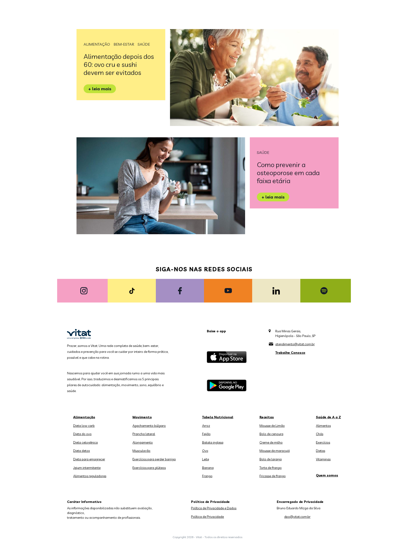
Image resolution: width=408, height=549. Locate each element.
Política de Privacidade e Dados (213, 508)
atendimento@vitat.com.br (295, 344)
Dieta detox (81, 451)
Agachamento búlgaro (149, 426)
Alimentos (323, 426)
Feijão (206, 434)
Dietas (320, 451)
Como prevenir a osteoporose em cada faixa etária (288, 172)
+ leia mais (99, 88)
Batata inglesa (212, 442)
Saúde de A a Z (328, 417)
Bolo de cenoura (271, 434)
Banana (208, 468)
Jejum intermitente (87, 468)
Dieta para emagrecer (89, 459)
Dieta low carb (84, 426)
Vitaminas (323, 459)
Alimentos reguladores (89, 476)
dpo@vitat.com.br (297, 516)
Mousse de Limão (272, 426)
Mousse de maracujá (274, 451)
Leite (205, 459)
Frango (207, 476)
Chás (319, 434)
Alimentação (97, 44)
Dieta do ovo (82, 434)
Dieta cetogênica (85, 442)
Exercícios (323, 442)
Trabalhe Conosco (290, 352)
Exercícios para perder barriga (154, 459)
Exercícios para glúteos (149, 468)
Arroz (206, 426)
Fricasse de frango (272, 476)
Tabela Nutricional (217, 417)
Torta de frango (270, 468)
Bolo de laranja (270, 459)
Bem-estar (124, 44)
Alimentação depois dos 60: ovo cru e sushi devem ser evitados (119, 64)
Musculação (141, 451)
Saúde (144, 44)
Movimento (142, 417)
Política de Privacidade (207, 516)
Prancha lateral (143, 434)
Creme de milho (271, 442)
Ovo (205, 451)
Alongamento (142, 442)
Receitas (266, 417)
